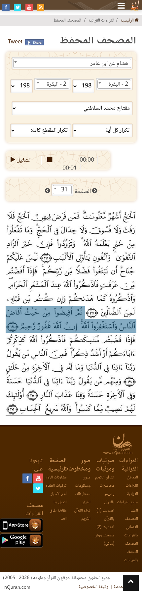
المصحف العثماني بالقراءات (131, 527)
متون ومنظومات (82, 481)
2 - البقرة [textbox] (118, 84)
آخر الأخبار (59, 494)
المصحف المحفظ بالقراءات (131, 552)
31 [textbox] (64, 190)
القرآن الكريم (104, 477)
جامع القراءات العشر (127, 506)
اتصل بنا (60, 502)
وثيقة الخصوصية (93, 587)
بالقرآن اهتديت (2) (105, 523)
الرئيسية (128, 21)
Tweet (15, 42)
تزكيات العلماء (56, 485)
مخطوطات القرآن (82, 498)
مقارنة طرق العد (58, 514)
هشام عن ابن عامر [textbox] (109, 63)
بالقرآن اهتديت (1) (105, 506)
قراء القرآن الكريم (82, 514)
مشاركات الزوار (56, 477)
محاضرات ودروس (106, 490)
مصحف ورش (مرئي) (104, 539)
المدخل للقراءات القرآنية (131, 486)
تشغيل (23, 160)
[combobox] (72, 63)
